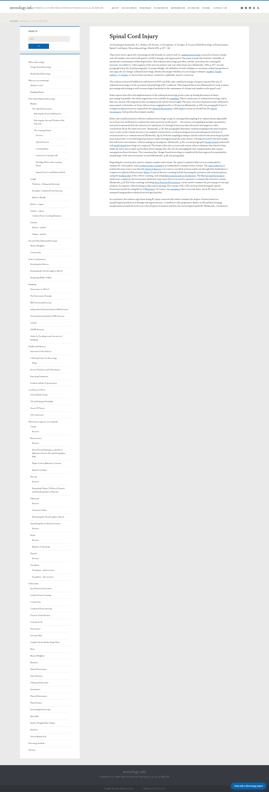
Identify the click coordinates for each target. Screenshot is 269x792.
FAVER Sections (37, 329)
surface (113, 75)
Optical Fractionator (38, 669)
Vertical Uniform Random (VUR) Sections (47, 316)
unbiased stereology (191, 54)
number (210, 71)
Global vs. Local (36, 85)
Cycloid (33, 323)
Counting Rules (42, 149)
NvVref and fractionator (213, 175)
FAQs (34, 363)
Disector (39, 135)
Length (33, 179)
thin (123, 108)
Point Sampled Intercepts (40, 709)
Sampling (32, 284)
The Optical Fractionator (42, 109)
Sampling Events (37, 92)
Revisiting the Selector (39, 264)
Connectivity (35, 252)
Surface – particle (39, 227)
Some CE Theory (37, 408)
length (218, 71)
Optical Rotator (36, 676)
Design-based (211, 142)
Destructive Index (39, 510)
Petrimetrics (35, 689)
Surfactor (34, 730)
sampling (174, 98)
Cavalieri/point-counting (150, 165)
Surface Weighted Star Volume (42, 723)
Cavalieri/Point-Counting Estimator (47, 216)
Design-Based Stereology (40, 67)
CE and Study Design (39, 395)
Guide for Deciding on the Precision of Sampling (46, 338)
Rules (146, 172)
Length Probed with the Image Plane (45, 642)
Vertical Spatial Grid (38, 736)
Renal (32, 535)
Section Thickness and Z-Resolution (45, 370)
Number (33, 104)
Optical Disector (42, 142)
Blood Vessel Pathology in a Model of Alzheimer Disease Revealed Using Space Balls (49, 453)
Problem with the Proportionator (43, 383)
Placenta (33, 477)
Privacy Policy (154, 788)
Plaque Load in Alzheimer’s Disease (46, 463)
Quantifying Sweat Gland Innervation (45, 524)
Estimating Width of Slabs (41, 278)
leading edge (125, 175)
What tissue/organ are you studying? (43, 422)
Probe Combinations (37, 259)
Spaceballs (34, 716)
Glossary (31, 750)
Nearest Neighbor (37, 246)
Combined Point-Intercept (41, 609)
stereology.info (21, 7)
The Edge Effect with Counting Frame (49, 164)
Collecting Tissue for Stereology (43, 358)
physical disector (153, 169)
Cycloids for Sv (36, 622)
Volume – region (37, 211)
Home (14, 21)
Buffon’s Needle (39, 197)
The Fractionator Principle (41, 296)
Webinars (145, 8)
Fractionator (35, 629)
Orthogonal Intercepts (39, 683)
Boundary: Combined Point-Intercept (47, 191)
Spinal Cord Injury (39, 470)
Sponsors (194, 8)
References (178, 8)
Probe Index (129, 8)
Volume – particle (39, 234)
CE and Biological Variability (41, 401)
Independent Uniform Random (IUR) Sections (49, 309)
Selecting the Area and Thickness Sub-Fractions (49, 122)
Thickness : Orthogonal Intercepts (46, 184)
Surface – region (37, 204)
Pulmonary (34, 499)
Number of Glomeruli (41, 547)
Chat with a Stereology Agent (248, 786)
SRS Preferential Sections (41, 303)
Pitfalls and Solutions (37, 346)
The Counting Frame (42, 130)
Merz (32, 649)
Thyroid (33, 553)
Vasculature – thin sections (43, 577)
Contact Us (220, 8)
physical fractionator (162, 108)
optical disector (215, 165)
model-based (120, 145)
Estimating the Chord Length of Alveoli (46, 271)
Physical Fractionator (38, 696)
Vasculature (34, 565)
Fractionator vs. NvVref (39, 289)
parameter (175, 189)
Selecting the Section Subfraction (47, 114)
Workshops (161, 8)
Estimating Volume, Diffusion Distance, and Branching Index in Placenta (48, 490)
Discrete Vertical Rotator (40, 615)
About (115, 8)
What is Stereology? (36, 62)
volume (124, 75)
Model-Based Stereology (40, 74)
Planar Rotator (36, 703)
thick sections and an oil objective (180, 175)
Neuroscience (36, 438)
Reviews (35, 431)
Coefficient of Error (36, 390)
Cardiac (33, 427)
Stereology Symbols (36, 743)
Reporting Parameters (39, 376)
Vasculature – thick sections (43, 570)
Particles (33, 222)
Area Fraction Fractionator (167, 182)
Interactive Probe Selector (40, 351)
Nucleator (150, 189)
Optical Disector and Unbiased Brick (50, 172)
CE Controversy (37, 415)
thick (181, 108)
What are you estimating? (38, 80)
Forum (206, 8)
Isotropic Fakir (36, 635)
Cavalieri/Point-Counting (40, 595)
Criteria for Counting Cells (47, 155)
